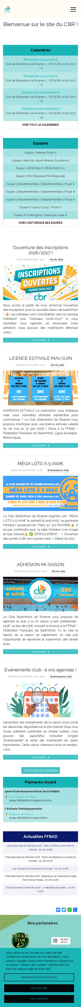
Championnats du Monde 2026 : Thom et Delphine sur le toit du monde (40, 859)
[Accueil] (7, 9)
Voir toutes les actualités (41, 770)
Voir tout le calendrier (40, 124)
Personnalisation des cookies (39, 977)
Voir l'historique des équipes (41, 222)
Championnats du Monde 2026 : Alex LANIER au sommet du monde (40, 847)
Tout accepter (39, 998)
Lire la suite (41, 340)
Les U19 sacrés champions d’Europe (40, 868)
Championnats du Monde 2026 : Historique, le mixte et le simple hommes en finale (40, 878)
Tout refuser (39, 988)
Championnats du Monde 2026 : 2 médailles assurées (40, 889)
